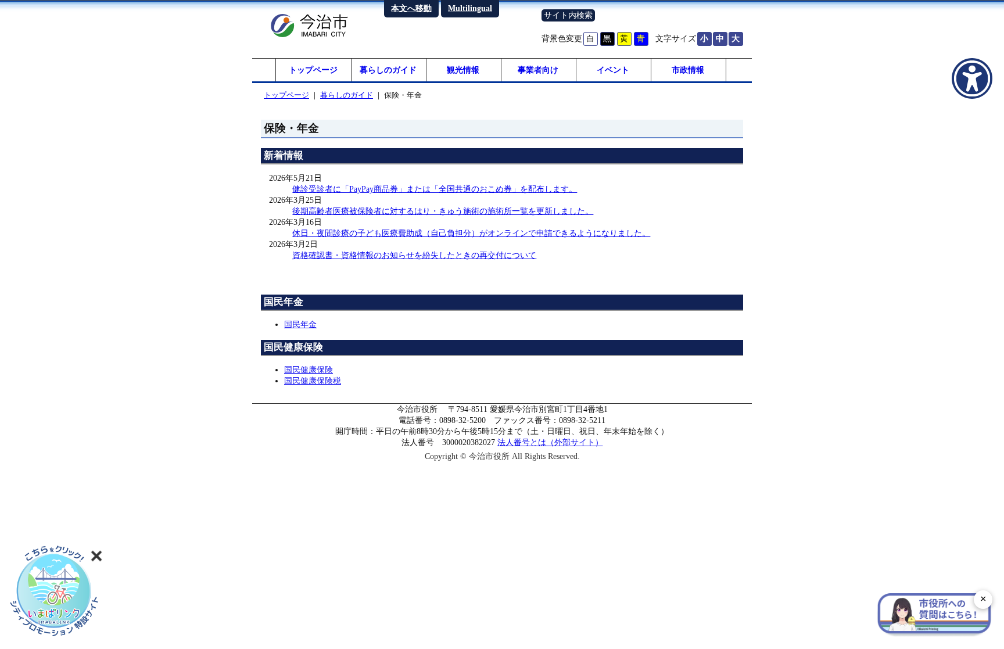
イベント (613, 69)
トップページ (313, 69)
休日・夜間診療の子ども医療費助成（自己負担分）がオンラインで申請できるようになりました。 (471, 233)
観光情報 (463, 69)
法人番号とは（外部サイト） (550, 442)
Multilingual (470, 8)
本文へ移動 (411, 8)
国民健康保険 (308, 369)
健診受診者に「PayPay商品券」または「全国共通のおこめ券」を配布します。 (434, 188)
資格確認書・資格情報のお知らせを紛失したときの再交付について (414, 255)
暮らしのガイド (388, 69)
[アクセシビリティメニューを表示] (972, 78)
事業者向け (538, 69)
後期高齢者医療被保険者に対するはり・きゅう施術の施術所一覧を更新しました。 (442, 211)
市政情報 (688, 69)
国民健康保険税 (312, 380)
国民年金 (300, 324)
